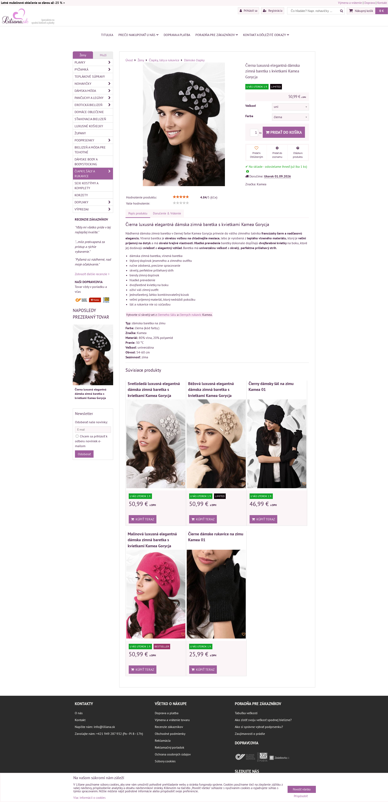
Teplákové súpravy (90, 76)
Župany (80, 133)
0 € (381, 11)
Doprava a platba (177, 35)
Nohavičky (83, 84)
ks (261, 133)
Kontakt (382, 3)
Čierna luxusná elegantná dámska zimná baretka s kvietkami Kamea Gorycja (90, 394)
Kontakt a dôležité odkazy (264, 35)
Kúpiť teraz (144, 519)
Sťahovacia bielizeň (90, 119)
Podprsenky (84, 140)
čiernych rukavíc (190, 315)
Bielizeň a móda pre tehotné (90, 149)
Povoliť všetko (302, 789)
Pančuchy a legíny (89, 98)
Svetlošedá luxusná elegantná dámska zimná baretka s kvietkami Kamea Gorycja (154, 389)
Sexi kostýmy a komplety (86, 185)
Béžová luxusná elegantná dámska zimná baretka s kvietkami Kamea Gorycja (211, 389)
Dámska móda (85, 91)
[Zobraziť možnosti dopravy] (93, 302)
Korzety (81, 195)
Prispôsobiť (301, 796)
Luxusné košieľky (89, 126)
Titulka (107, 35)
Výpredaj (82, 209)
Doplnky (81, 202)
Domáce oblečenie (89, 112)
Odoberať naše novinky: (91, 422)
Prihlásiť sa (250, 10)
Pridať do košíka (285, 132)
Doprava (369, 3)
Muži (103, 55)
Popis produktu (137, 213)
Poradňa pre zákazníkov (215, 35)
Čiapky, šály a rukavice (85, 173)
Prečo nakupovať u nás (136, 35)
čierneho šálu (167, 315)
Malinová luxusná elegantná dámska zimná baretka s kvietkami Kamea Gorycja (152, 539)
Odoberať (84, 454)
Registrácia (275, 10)
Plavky (80, 62)
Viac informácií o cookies (89, 798)
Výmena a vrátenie (350, 3)
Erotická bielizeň (88, 105)
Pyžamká (81, 69)
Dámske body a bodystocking (86, 161)
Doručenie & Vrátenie (167, 213)
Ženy (83, 55)
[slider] (181, 196)
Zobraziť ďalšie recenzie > (92, 274)
